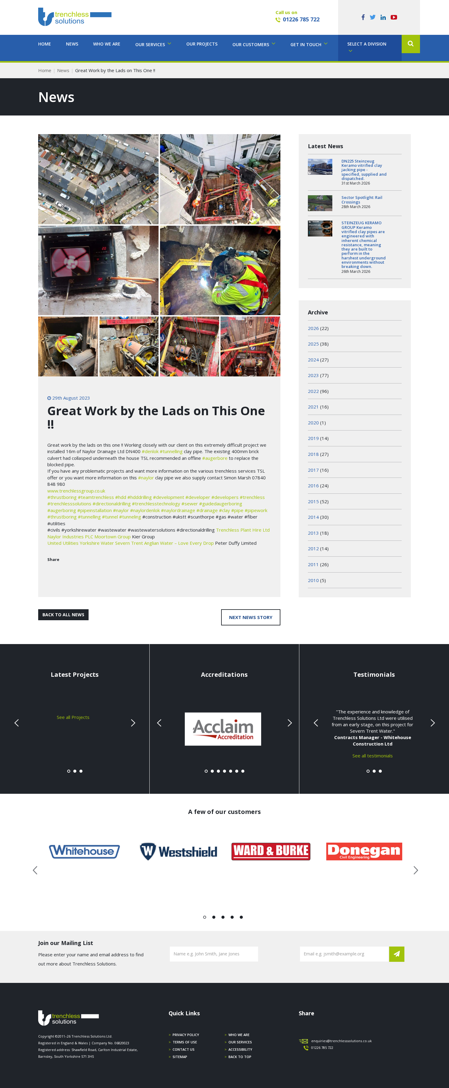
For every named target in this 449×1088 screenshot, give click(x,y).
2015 (313, 501)
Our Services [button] (150, 44)
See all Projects (73, 717)
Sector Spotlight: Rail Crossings (361, 199)
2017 (313, 470)
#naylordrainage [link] (178, 510)
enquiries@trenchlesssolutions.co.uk (341, 1041)
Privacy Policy (186, 1034)
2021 (313, 407)
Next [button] (413, 869)
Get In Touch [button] (306, 44)
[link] (243, 530)
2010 (313, 580)
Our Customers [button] (251, 44)
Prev (17, 723)
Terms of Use (185, 1042)
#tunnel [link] (110, 517)
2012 (313, 548)
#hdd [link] (120, 497)
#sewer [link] (189, 503)
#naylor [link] (146, 477)
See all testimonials (372, 755)
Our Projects (201, 44)
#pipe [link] (237, 510)
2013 (313, 533)
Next (132, 723)
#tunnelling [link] (171, 451)
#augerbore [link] (215, 458)
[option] (84, 851)
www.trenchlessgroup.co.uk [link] (76, 491)
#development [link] (168, 497)
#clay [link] (224, 510)
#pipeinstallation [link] (94, 510)
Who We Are (106, 44)
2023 (313, 375)
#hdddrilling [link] (139, 497)
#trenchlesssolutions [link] (69, 503)
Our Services (240, 1042)
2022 (313, 391)
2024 (313, 360)
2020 (313, 422)
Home (44, 44)
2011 (313, 564)
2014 (313, 517)
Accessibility (240, 1049)
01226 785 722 (301, 19)
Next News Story (250, 617)
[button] (411, 44)
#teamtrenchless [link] (96, 497)
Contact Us (184, 1049)
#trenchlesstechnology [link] (156, 503)
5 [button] (241, 918)
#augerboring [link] (61, 510)
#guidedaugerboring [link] (220, 503)
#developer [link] (197, 497)
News (72, 44)
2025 (313, 344)
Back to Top (239, 1056)
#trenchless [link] (252, 497)
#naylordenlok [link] (145, 510)
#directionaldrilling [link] (112, 503)
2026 (313, 328)
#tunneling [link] (130, 517)
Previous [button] (35, 869)
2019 (313, 438)
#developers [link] (225, 497)
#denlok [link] (150, 451)
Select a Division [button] (366, 44)
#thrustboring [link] (62, 497)
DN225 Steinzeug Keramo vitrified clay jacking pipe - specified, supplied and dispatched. (364, 169)
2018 (313, 454)
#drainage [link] (207, 510)
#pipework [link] (256, 510)
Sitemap (180, 1056)
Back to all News (63, 614)
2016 (313, 485)
